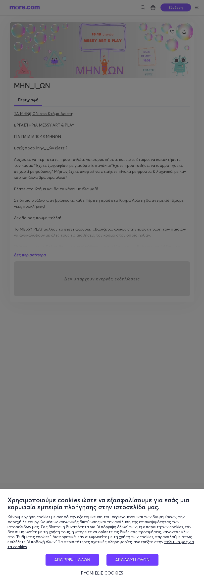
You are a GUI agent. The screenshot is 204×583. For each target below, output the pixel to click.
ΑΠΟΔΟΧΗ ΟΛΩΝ (132, 559)
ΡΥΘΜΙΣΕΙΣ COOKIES (102, 573)
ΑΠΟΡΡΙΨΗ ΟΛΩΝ (72, 559)
